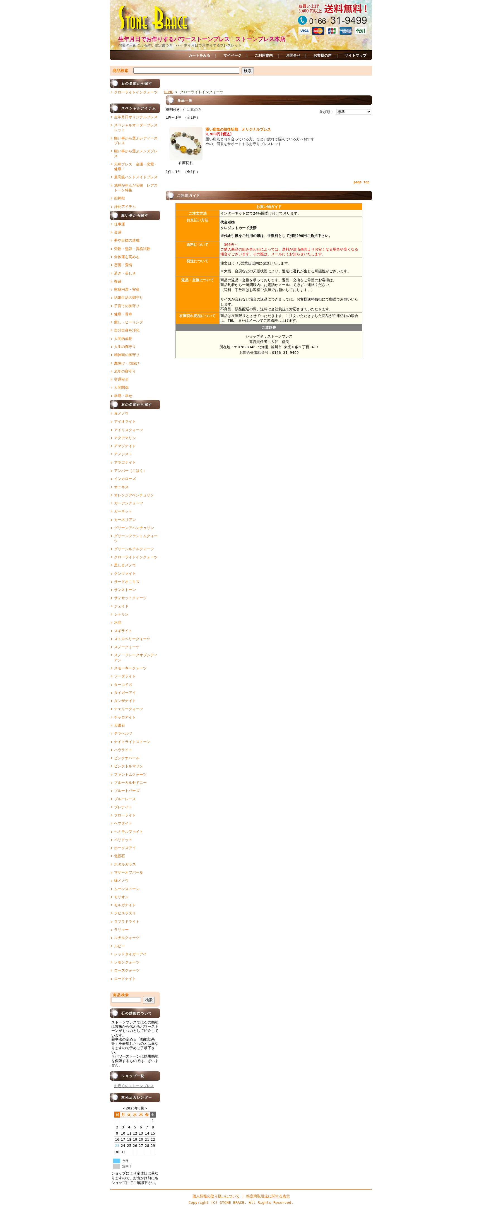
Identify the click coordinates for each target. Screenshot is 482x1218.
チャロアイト (125, 717)
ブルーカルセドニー (130, 782)
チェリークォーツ (128, 709)
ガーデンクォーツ (128, 503)
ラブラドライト (126, 921)
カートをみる (199, 55)
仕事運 (119, 224)
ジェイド (121, 606)
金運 (117, 232)
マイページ (232, 55)
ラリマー (121, 930)
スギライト (123, 631)
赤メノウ (121, 413)
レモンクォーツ (126, 962)
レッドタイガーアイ (130, 954)
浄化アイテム (125, 207)
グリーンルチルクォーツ (134, 549)
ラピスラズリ (125, 913)
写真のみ (194, 109)
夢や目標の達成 (126, 240)
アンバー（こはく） (130, 471)
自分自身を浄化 (126, 330)
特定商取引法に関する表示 (268, 1196)
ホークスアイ (125, 848)
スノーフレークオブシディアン (136, 657)
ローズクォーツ (126, 970)
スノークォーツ (126, 647)
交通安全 (121, 379)
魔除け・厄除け (126, 363)
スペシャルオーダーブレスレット (136, 127)
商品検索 (120, 70)
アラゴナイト (125, 462)
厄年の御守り (125, 371)
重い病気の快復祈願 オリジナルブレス (238, 129)
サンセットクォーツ (130, 598)
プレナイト (123, 807)
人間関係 (121, 387)
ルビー (119, 946)
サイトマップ (356, 55)
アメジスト (123, 454)
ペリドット (123, 840)
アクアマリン (125, 438)
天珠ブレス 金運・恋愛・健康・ (136, 166)
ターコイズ (123, 685)
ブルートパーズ (126, 791)
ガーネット (123, 511)
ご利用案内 (264, 55)
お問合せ (293, 55)
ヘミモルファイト (128, 832)
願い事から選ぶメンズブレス (136, 153)
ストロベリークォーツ (132, 639)
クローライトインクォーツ (136, 92)
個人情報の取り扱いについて (216, 1196)
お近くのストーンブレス (134, 1086)
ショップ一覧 (127, 1076)
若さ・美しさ (125, 273)
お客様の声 (323, 55)
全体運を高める (126, 257)
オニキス (121, 487)
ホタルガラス (125, 864)
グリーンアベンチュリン (134, 528)
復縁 (117, 281)
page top (361, 182)
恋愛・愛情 (123, 265)
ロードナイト (125, 979)
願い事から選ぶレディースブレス (136, 140)
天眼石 (119, 725)
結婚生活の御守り (128, 298)
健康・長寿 (123, 314)
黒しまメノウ (125, 565)
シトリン (121, 614)
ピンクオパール (126, 758)
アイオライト (125, 421)
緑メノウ (121, 880)
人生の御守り (125, 347)
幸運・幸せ (123, 396)
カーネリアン (125, 520)
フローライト (125, 815)
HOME (168, 92)
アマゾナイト (125, 446)
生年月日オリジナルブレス (136, 117)
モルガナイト (125, 905)
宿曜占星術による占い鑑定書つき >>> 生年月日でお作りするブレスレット (180, 45)
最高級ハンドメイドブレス (136, 177)
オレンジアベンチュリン (134, 495)
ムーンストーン (126, 889)
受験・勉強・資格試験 (132, 249)
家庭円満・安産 (126, 289)
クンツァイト (125, 573)
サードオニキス (126, 582)
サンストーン (125, 590)
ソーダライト (125, 676)
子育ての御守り (126, 306)
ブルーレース (125, 799)
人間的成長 (123, 339)
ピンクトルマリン (128, 766)
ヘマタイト (123, 823)
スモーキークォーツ (130, 668)
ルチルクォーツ (126, 938)
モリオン (121, 897)
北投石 (119, 856)
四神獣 (119, 198)
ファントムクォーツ (130, 774)
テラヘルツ (123, 733)
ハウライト (123, 750)
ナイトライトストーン (132, 742)
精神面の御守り (126, 355)
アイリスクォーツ (128, 430)
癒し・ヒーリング (128, 322)
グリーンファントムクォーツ (136, 538)
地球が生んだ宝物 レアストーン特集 (136, 187)
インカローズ (125, 479)
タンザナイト (125, 701)
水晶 (117, 622)
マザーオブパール (128, 872)
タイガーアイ (125, 693)
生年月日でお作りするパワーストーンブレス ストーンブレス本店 (202, 39)
